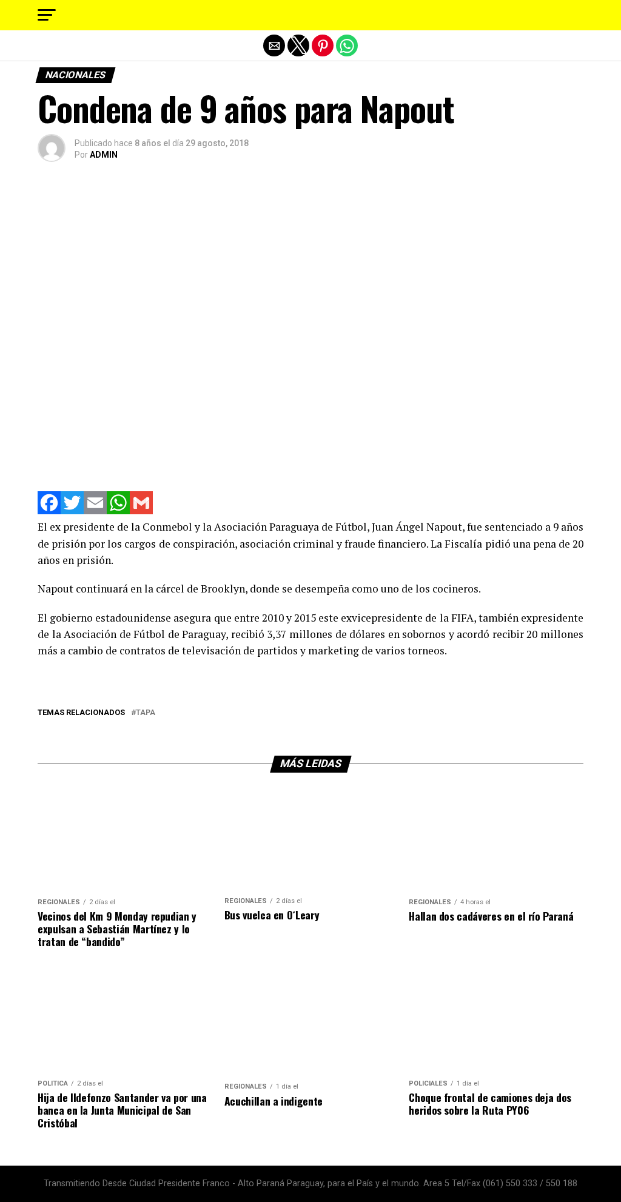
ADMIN (104, 154)
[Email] (95, 511)
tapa (145, 713)
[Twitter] (72, 511)
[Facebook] (49, 511)
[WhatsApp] (118, 511)
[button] (47, 15)
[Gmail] (141, 511)
